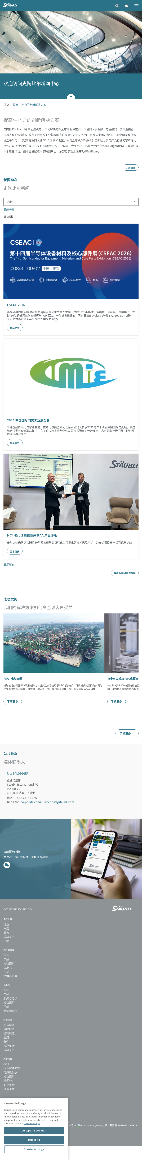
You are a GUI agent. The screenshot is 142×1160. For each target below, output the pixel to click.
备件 (6, 1041)
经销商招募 (10, 976)
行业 (6, 924)
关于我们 (7, 1058)
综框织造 (9, 1029)
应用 (6, 1037)
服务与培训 (10, 998)
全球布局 (9, 1089)
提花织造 (9, 1033)
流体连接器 (8, 949)
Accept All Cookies (34, 1130)
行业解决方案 (11, 1068)
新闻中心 (9, 1080)
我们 (6, 1064)
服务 (6, 932)
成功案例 (9, 937)
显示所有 (9, 564)
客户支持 (9, 1045)
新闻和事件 (10, 1011)
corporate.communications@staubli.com (47, 802)
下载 (6, 941)
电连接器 (7, 918)
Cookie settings (32, 1123)
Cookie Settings (34, 1149)
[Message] (6, 865)
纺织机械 (7, 1019)
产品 (6, 928)
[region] (34, 1129)
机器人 (6, 984)
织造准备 (9, 1025)
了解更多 (12, 701)
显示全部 (9, 209)
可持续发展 (10, 1072)
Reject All (34, 1140)
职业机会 (9, 1085)
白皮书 (7, 967)
